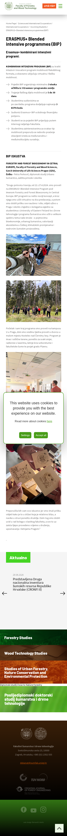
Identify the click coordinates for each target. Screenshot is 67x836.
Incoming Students (38, 27)
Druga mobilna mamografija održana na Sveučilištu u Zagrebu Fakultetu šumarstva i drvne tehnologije (33, 586)
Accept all (41, 435)
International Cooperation (17, 27)
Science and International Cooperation (34, 23)
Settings (25, 435)
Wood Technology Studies (25, 653)
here (49, 421)
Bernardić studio (38, 822)
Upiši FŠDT (49, 5)
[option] (33, 585)
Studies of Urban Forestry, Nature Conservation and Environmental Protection (26, 672)
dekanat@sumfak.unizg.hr (33, 762)
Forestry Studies (18, 637)
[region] (33, 418)
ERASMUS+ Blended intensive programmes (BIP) (27, 30)
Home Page (11, 23)
